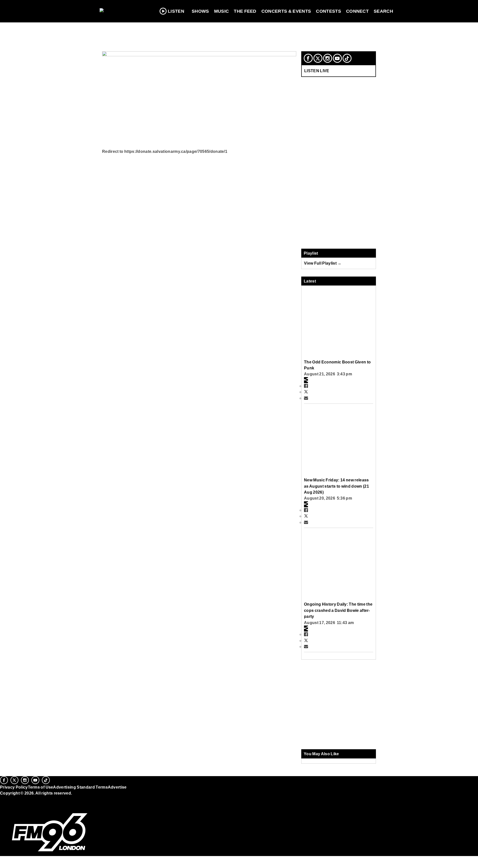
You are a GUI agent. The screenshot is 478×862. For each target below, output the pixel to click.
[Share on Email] (306, 398)
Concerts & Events (286, 11)
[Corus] (2, 798)
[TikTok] (347, 58)
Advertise (117, 787)
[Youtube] (337, 58)
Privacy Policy (14, 787)
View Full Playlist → (323, 263)
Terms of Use (40, 787)
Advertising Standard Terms (80, 787)
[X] (317, 58)
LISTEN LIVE (316, 70)
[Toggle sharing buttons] (306, 380)
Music (221, 11)
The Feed (245, 11)
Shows (200, 11)
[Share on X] (306, 392)
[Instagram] (327, 58)
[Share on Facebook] (306, 386)
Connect (357, 11)
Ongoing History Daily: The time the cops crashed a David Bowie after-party (338, 610)
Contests (328, 11)
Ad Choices (11, 806)
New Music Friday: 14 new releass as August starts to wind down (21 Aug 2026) (336, 486)
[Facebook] (308, 58)
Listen (176, 11)
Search (383, 11)
